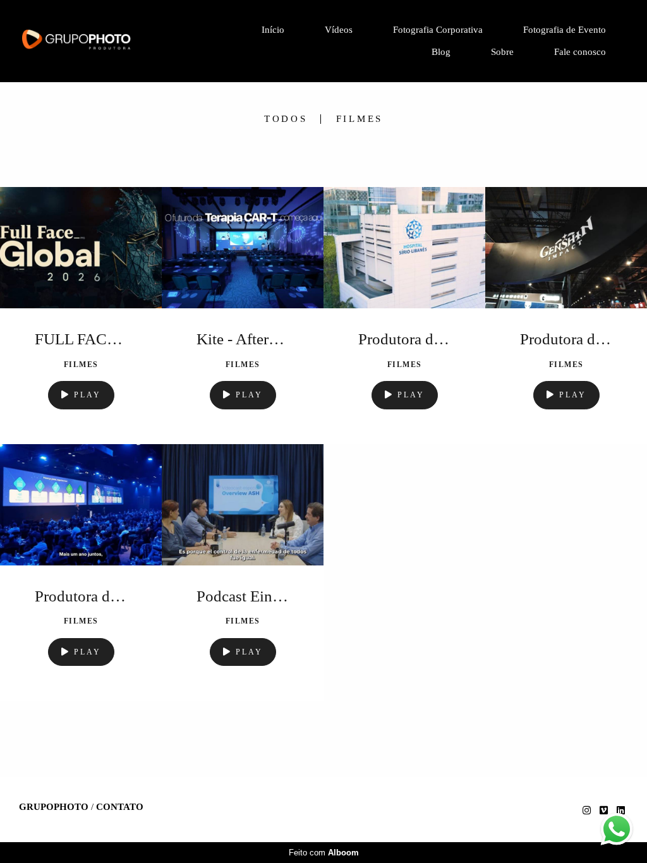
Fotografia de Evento (564, 30)
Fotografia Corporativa (438, 30)
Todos (286, 119)
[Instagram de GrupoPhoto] (587, 811)
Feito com (324, 852)
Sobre (502, 52)
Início (273, 30)
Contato (119, 807)
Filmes (360, 119)
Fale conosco (580, 52)
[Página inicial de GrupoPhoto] (106, 41)
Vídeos (339, 30)
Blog (441, 52)
